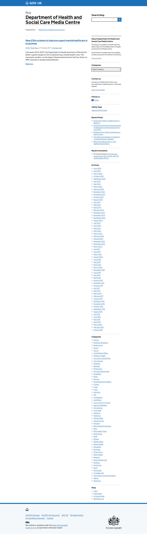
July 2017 (97, 288)
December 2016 (99, 301)
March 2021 (98, 254)
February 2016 (99, 327)
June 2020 (97, 260)
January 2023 (98, 239)
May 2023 (97, 228)
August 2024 (98, 200)
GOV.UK (65, 515)
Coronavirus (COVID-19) (102, 358)
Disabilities (97, 374)
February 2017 (98, 296)
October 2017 (98, 286)
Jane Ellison (98, 400)
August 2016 (98, 312)
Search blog (98, 15)
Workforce (97, 481)
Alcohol (96, 340)
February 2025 (99, 189)
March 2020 (98, 267)
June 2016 (97, 317)
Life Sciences (98, 408)
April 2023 (97, 231)
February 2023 (99, 236)
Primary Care (98, 452)
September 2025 (99, 179)
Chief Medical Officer (101, 353)
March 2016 (98, 325)
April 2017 (97, 291)
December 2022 (99, 241)
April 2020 (97, 265)
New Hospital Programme (102, 426)
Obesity (96, 439)
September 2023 (100, 218)
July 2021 (97, 249)
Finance (96, 384)
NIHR (95, 436)
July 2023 (97, 223)
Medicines (97, 416)
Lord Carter (98, 410)
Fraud (96, 387)
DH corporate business (101, 371)
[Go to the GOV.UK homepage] (34, 3)
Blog (28, 12)
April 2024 (97, 207)
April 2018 (97, 278)
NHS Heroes (98, 434)
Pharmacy (97, 449)
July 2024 (97, 202)
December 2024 (99, 192)
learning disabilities (100, 405)
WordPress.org (99, 499)
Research (97, 457)
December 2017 (99, 283)
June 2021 (97, 252)
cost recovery (98, 361)
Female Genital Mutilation (102, 382)
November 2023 (99, 215)
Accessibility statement (35, 518)
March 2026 (98, 174)
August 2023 (98, 220)
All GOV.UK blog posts (51, 515)
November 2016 (99, 304)
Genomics (97, 392)
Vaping (96, 478)
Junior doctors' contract (102, 403)
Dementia (97, 364)
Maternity (97, 413)
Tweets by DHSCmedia (99, 110)
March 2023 (98, 234)
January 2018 (98, 280)
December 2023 (99, 213)
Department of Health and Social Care (51, 30)
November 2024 (99, 194)
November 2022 (99, 244)
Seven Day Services (100, 460)
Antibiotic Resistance (101, 343)
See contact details (98, 90)
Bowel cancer (98, 345)
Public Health (98, 455)
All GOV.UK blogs (33, 515)
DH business (98, 369)
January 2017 (98, 299)
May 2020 (97, 262)
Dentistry (97, 366)
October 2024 (99, 197)
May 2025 (97, 184)
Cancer (96, 348)
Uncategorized (57, 48)
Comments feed (99, 496)
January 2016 (98, 330)
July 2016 (97, 314)
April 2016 (97, 322)
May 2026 (97, 171)
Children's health (99, 356)
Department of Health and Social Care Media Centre (54, 19)
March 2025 (98, 187)
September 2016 (99, 309)
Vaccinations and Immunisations (105, 476)
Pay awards (97, 447)
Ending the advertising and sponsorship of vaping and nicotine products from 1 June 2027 (107, 128)
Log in (96, 491)
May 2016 (97, 319)
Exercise (96, 379)
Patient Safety (98, 442)
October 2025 (99, 176)
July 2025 (97, 181)
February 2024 (99, 210)
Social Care (97, 465)
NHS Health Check (100, 431)
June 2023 (97, 226)
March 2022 (98, 247)
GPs (95, 395)
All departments (76, 515)
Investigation (98, 397)
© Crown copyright (114, 528)
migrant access (99, 421)
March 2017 (98, 293)
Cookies (50, 518)
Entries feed (98, 494)
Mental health (98, 418)
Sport (96, 468)
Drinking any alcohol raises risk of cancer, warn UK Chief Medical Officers (106, 156)
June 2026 (97, 168)
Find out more (96, 58)
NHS (95, 429)
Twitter (96, 100)
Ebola (95, 377)
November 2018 (99, 270)
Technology (97, 470)
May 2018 (97, 275)
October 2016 (98, 306)
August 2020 (98, 257)
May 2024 (97, 205)
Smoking (97, 463)
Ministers (97, 423)
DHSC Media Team (32, 48)
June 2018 (97, 273)
